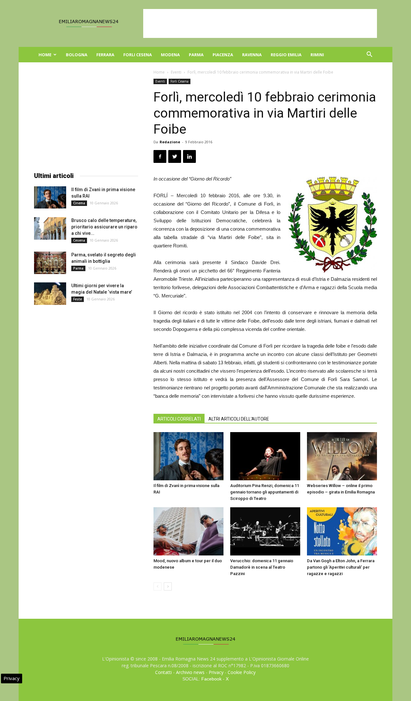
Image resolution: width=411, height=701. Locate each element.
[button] (369, 55)
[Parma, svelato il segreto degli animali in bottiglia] (50, 263)
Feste (77, 299)
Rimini (317, 55)
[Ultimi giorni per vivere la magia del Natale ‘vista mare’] (50, 293)
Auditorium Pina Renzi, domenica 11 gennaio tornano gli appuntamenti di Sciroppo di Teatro (264, 492)
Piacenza (223, 55)
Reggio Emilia (286, 55)
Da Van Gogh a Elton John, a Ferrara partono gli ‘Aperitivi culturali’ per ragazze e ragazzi (340, 567)
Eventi (176, 72)
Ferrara (105, 55)
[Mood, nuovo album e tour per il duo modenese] (188, 531)
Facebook (211, 678)
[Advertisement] (260, 23)
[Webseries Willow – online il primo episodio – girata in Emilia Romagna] (342, 456)
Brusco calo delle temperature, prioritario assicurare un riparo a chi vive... (104, 227)
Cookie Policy (242, 672)
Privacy (216, 672)
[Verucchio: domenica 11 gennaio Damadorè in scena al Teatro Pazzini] (265, 531)
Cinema (79, 203)
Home (45, 55)
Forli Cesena (137, 55)
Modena (170, 55)
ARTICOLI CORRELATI (179, 418)
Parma (196, 55)
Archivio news (190, 672)
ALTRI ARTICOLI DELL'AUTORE (238, 418)
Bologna (76, 55)
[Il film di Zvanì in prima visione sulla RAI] (188, 456)
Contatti (163, 672)
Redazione (170, 141)
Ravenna (252, 55)
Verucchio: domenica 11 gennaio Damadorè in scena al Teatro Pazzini (261, 567)
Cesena (79, 240)
